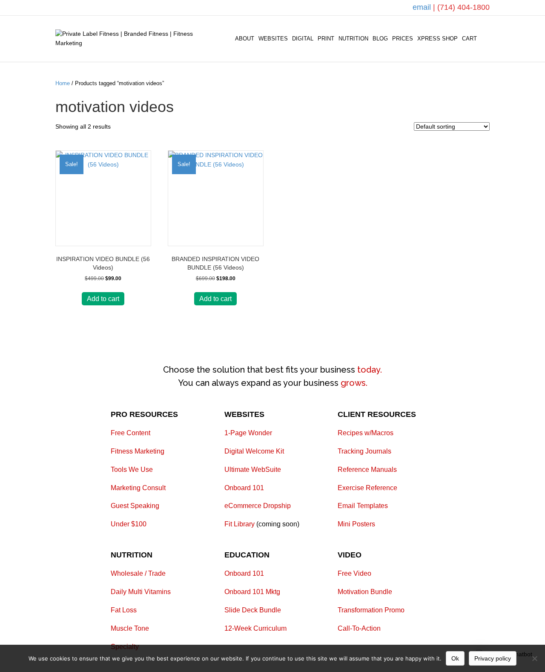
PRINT (326, 38)
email (423, 7)
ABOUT (244, 38)
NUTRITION (353, 38)
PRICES (402, 38)
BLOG (380, 38)
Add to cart (103, 298)
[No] (534, 658)
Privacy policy (492, 658)
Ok (455, 658)
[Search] (484, 39)
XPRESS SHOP (437, 38)
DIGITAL (302, 38)
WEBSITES (273, 38)
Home (62, 83)
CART (469, 38)
